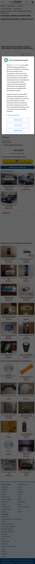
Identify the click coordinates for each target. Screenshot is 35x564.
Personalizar (18, 125)
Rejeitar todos (18, 130)
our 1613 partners (16, 65)
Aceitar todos (18, 120)
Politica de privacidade (13, 115)
